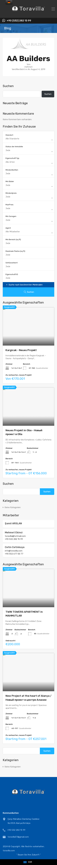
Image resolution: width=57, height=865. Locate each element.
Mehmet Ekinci (14, 532)
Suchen (8, 86)
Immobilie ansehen (28, 338)
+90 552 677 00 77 (14, 554)
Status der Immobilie (14, 147)
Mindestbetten (12, 170)
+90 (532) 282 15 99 (19, 20)
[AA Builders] (28, 47)
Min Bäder (10, 181)
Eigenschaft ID (12, 274)
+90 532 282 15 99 (14, 539)
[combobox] (28, 140)
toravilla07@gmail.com (18, 837)
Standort (9, 135)
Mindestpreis (11, 193)
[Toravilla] (28, 14)
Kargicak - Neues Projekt (21, 350)
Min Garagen (11, 216)
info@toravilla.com (13, 551)
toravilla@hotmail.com (15, 536)
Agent (8, 228)
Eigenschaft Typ (12, 158)
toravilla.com (9, 850)
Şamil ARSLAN (13, 523)
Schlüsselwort (12, 263)
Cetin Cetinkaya (14, 547)
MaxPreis (9, 205)
